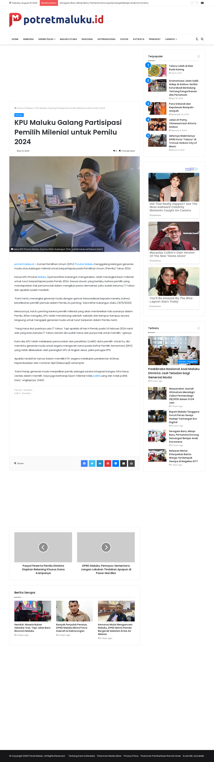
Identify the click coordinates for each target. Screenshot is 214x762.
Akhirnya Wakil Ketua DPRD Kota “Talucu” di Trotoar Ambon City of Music (183, 141)
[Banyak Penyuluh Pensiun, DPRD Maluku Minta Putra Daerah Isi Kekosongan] (74, 611)
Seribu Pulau (45, 39)
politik (96, 375)
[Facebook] (84, 463)
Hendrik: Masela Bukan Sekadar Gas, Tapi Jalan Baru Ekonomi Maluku (32, 628)
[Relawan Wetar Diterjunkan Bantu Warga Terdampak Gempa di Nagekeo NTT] (157, 455)
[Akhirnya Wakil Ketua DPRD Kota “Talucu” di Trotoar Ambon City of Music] (157, 140)
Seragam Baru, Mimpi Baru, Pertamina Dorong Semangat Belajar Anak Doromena (184, 436)
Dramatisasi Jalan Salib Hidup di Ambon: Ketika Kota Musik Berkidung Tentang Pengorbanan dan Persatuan (183, 88)
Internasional (107, 39)
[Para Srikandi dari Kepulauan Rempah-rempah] (157, 108)
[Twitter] (92, 463)
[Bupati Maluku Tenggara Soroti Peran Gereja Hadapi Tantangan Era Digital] (157, 416)
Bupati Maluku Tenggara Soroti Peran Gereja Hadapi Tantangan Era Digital (184, 417)
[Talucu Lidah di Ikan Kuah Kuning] (157, 70)
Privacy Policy (131, 755)
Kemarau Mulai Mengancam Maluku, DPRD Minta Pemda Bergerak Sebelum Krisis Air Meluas (115, 629)
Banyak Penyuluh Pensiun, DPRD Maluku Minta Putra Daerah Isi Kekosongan (71, 628)
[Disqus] (74, 695)
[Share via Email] (123, 463)
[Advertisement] (74, 72)
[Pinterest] (107, 463)
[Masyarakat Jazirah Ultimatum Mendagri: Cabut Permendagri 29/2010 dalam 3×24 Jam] (157, 393)
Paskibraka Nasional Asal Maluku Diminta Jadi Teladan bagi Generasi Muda (174, 373)
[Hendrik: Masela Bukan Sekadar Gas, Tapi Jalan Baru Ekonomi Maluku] (32, 611)
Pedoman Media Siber (109, 755)
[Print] (131, 463)
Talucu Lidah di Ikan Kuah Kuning (181, 67)
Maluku (29, 108)
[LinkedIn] (100, 463)
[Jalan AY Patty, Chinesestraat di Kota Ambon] (157, 124)
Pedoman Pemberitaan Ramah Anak (161, 755)
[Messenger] (115, 463)
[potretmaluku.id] (56, 20)
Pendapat (155, 39)
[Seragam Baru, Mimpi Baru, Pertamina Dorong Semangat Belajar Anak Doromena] (157, 436)
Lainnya (170, 39)
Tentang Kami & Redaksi (82, 755)
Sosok (124, 39)
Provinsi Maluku (84, 264)
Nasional (87, 39)
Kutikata (138, 39)
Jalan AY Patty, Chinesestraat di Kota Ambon (182, 123)
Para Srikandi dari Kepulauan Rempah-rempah (181, 107)
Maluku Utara (68, 39)
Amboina (28, 39)
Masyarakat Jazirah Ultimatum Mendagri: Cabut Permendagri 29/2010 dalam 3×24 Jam (182, 395)
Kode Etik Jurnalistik (193, 755)
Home (15, 39)
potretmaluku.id (24, 264)
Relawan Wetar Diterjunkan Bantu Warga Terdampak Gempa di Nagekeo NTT (183, 456)
